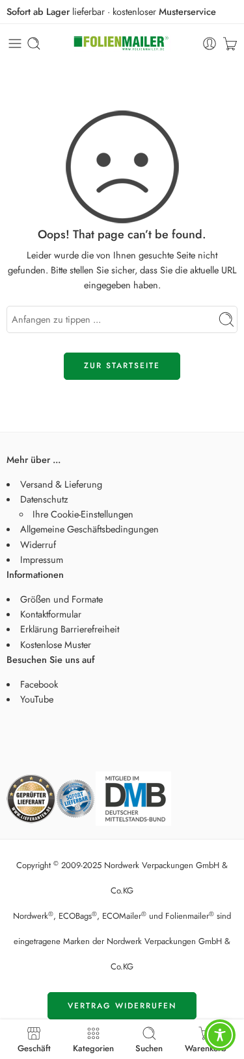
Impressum (41, 559)
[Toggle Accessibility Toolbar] (220, 1035)
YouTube (36, 699)
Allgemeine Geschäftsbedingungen (89, 529)
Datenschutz (44, 499)
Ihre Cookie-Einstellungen (83, 514)
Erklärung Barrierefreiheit (69, 629)
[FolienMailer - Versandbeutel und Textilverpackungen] (122, 44)
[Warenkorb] (230, 43)
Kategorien (93, 1047)
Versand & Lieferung (61, 484)
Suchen (149, 1047)
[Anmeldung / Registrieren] (209, 43)
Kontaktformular (50, 614)
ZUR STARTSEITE (122, 365)
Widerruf (38, 544)
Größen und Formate (61, 599)
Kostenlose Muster (55, 644)
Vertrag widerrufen (122, 1006)
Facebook (39, 684)
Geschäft (34, 1047)
